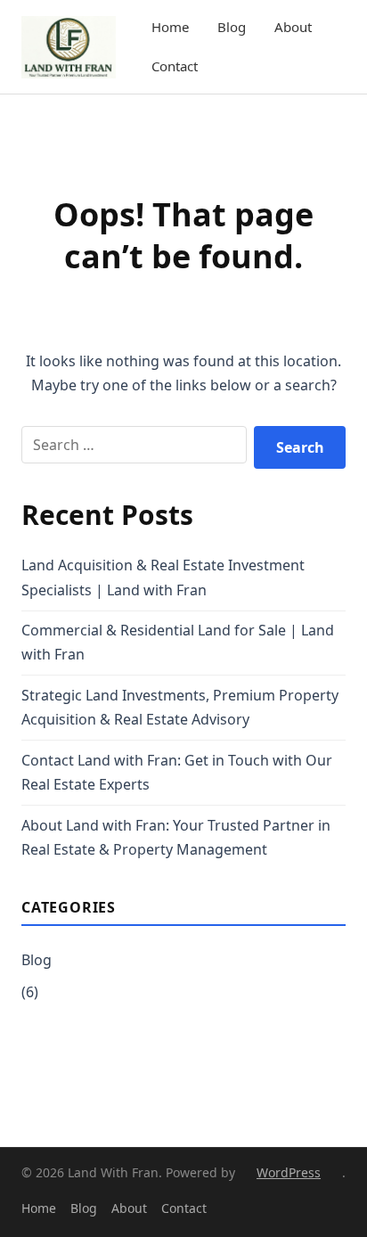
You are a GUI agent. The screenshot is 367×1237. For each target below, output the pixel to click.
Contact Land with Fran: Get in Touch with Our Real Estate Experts (176, 772)
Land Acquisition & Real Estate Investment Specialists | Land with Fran (163, 577)
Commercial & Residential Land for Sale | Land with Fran (177, 642)
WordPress (289, 1172)
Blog (231, 27)
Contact (174, 66)
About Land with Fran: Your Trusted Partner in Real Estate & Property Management (175, 837)
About (293, 27)
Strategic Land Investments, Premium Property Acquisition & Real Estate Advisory (179, 707)
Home (170, 27)
